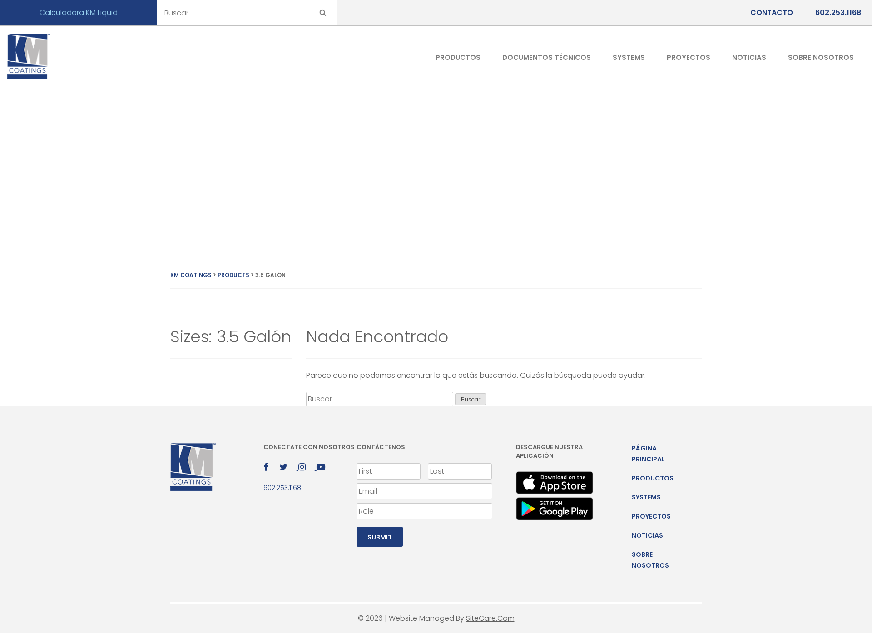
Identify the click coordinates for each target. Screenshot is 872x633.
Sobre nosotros (821, 57)
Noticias (749, 57)
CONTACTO (771, 12)
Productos (458, 57)
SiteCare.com (490, 618)
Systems (629, 57)
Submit (379, 537)
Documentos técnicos (546, 57)
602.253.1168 (838, 12)
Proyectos (688, 57)
